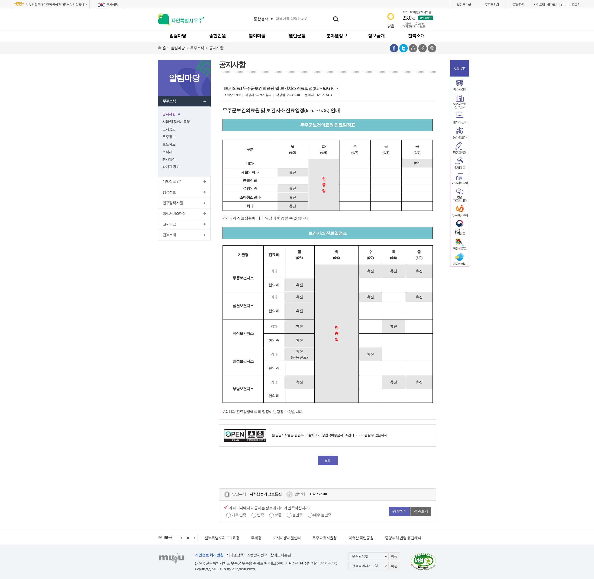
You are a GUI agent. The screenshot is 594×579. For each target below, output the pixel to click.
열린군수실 (464, 4)
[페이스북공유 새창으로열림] (394, 48)
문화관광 (518, 4)
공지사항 (216, 48)
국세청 (209, 538)
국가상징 (112, 4)
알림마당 (178, 48)
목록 (327, 460)
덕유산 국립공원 (314, 538)
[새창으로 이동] (423, 561)
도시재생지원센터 (240, 538)
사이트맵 (539, 4)
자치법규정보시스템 (402, 538)
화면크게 (561, 4)
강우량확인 (425, 17)
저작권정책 (235, 555)
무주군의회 (492, 4)
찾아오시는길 (280, 555)
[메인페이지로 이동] (181, 18)
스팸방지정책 (256, 555)
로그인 (576, 4)
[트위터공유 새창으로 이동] (403, 48)
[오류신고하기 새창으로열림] (413, 48)
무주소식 (197, 48)
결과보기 (421, 511)
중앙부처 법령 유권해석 (357, 538)
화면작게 (566, 4)
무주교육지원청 (278, 538)
